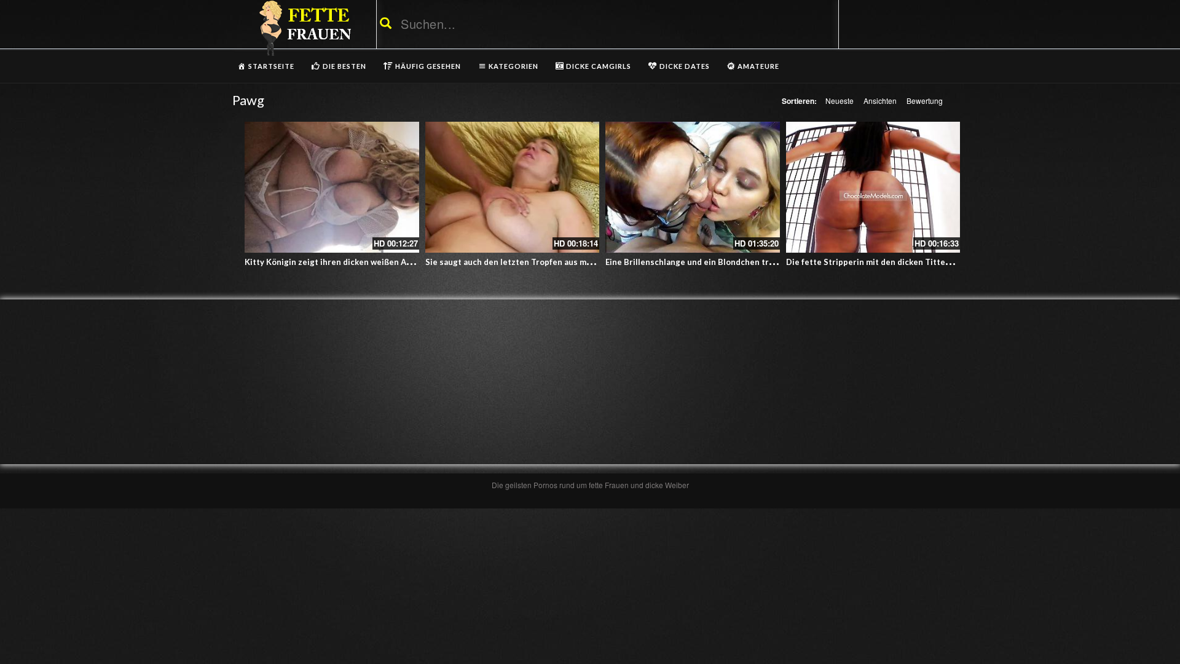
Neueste (839, 100)
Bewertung (925, 100)
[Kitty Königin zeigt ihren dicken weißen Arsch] (332, 187)
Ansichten (880, 100)
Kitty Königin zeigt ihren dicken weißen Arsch (334, 262)
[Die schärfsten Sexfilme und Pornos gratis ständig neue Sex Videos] (303, 28)
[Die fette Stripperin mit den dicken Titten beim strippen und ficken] (873, 187)
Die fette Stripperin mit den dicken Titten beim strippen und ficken (917, 262)
